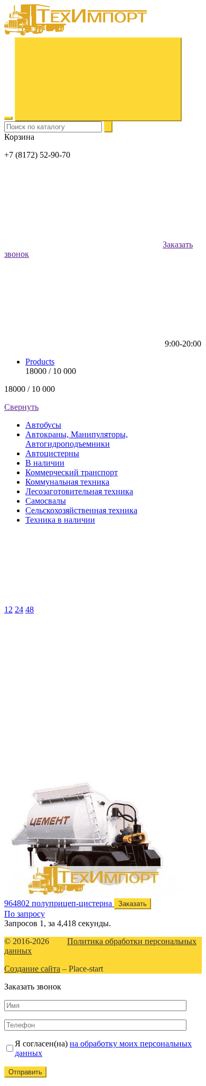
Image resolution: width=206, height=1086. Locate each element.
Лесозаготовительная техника (79, 491)
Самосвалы (45, 500)
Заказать (132, 904)
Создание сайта (32, 968)
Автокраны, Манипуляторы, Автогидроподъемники (76, 439)
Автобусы (43, 424)
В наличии (44, 462)
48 (29, 609)
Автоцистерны (52, 453)
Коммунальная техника (67, 481)
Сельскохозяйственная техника (81, 510)
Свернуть (21, 406)
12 (8, 609)
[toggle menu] (8, 118)
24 (19, 609)
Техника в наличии (60, 519)
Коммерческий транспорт (71, 472)
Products (39, 361)
